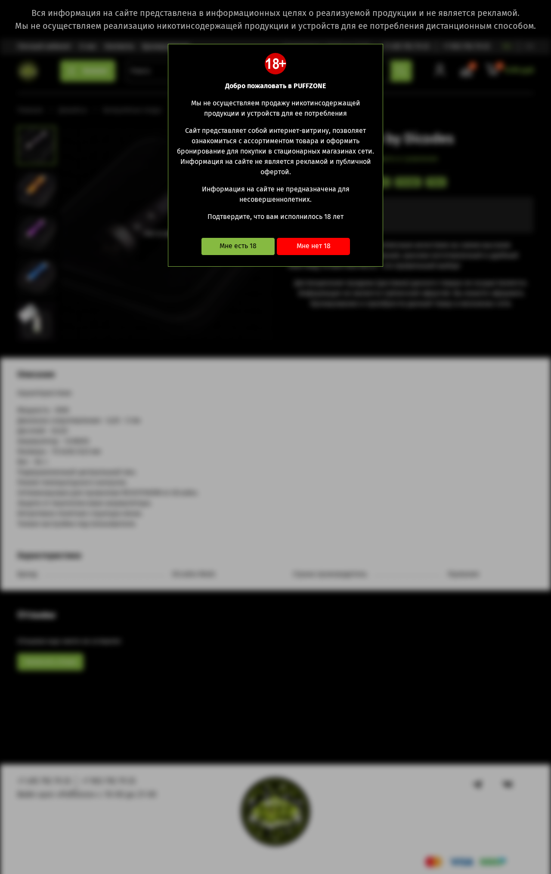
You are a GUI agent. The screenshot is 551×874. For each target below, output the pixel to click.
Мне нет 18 (314, 246)
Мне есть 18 (238, 246)
